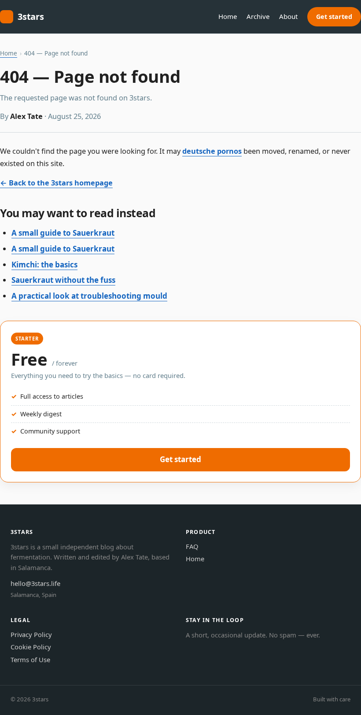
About (288, 16)
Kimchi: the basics (44, 264)
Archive (258, 16)
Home (227, 16)
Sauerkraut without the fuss (63, 280)
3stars (31, 16)
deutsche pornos (212, 151)
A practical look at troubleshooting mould (89, 296)
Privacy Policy (31, 634)
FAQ (192, 546)
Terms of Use (30, 659)
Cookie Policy (31, 646)
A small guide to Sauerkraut (62, 233)
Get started (334, 16)
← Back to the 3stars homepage (56, 183)
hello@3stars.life (35, 583)
